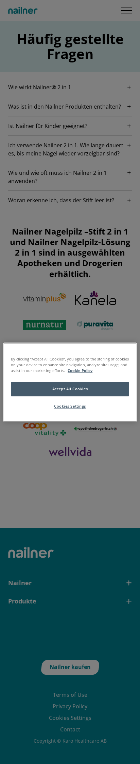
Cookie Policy (80, 370)
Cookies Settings (70, 406)
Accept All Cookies (70, 388)
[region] (69, 382)
